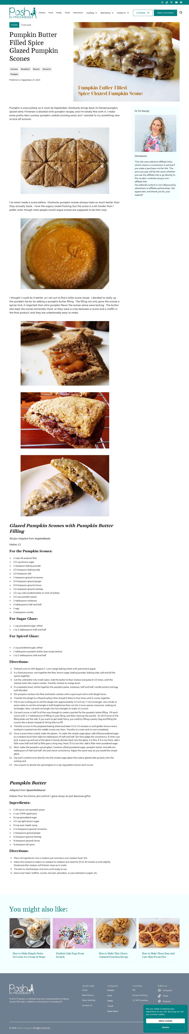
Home (84, 990)
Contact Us (87, 1005)
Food (51, 13)
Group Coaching (140, 995)
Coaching (90, 13)
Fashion (42, 13)
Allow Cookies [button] (165, 1020)
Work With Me (88, 1000)
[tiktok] (167, 2)
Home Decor (78, 13)
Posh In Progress (24, 1028)
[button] (92, 13)
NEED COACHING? (165, 13)
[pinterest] (171, 2)
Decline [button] (165, 1027)
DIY (134, 990)
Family (58, 13)
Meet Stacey (87, 995)
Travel (67, 13)
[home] (23, 12)
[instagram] (162, 2)
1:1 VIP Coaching (140, 1000)
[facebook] (181, 2)
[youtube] (176, 2)
